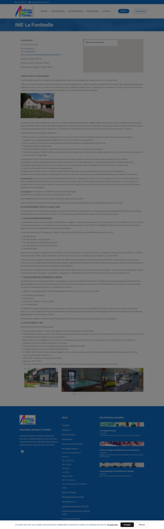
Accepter (127, 525)
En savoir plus (112, 525)
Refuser (142, 525)
